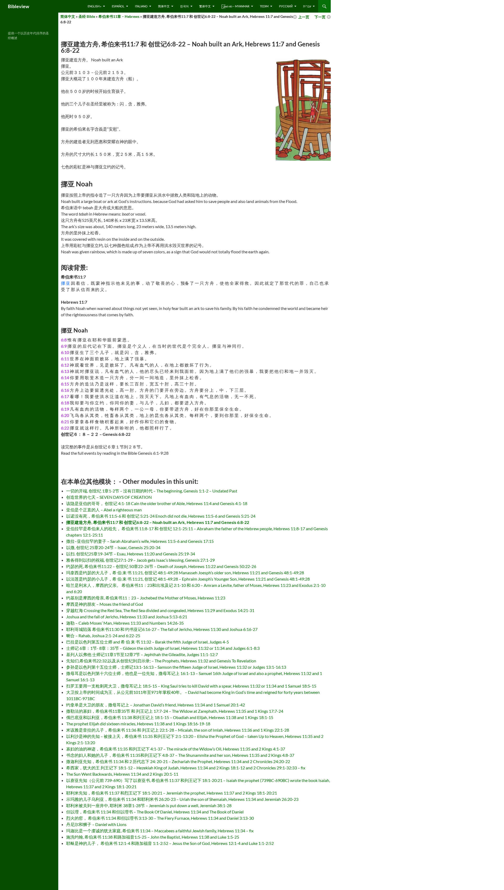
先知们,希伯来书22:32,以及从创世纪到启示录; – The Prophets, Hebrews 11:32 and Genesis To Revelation (161, 660)
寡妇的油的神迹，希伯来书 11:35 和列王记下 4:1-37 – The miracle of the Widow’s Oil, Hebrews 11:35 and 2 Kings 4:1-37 (175, 748)
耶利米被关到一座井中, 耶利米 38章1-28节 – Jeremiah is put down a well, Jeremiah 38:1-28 (149, 805)
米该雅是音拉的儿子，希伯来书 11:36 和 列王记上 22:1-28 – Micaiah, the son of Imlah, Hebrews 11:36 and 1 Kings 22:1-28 (177, 729)
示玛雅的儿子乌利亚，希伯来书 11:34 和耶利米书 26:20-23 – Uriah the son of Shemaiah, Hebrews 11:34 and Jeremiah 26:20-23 (182, 799)
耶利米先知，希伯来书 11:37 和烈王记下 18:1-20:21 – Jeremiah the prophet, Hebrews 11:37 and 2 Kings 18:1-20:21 (171, 792)
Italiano (141, 6)
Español (118, 6)
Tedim (264, 6)
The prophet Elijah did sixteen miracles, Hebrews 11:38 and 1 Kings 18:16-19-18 (138, 723)
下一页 (320, 17)
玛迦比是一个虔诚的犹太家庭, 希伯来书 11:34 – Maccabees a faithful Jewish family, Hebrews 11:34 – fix (160, 830)
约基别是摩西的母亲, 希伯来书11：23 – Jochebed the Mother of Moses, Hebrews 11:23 (145, 597)
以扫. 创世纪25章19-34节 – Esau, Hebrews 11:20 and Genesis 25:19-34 (130, 553)
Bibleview (18, 6)
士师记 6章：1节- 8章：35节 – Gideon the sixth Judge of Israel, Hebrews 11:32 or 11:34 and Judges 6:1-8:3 (163, 648)
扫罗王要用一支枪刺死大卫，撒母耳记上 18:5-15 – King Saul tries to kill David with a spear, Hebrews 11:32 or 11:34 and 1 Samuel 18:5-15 (191, 685)
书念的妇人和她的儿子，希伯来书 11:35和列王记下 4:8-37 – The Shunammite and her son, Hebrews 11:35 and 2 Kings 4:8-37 (180, 755)
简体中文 (164, 6)
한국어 (184, 6)
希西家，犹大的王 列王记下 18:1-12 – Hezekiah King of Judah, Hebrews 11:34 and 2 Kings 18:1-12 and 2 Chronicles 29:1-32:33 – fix (185, 767)
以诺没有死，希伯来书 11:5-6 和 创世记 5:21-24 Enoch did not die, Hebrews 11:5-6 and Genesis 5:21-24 (160, 515)
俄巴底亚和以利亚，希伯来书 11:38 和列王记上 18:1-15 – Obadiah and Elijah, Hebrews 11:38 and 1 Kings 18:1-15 (169, 717)
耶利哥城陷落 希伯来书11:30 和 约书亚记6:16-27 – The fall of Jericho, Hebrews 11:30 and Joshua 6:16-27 (162, 629)
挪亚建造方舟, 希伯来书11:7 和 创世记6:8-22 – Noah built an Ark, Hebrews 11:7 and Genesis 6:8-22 (157, 522)
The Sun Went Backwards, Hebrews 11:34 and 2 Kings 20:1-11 (122, 773)
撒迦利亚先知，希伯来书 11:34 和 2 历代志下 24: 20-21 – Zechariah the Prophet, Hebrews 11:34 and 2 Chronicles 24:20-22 (178, 761)
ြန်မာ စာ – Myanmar (235, 6)
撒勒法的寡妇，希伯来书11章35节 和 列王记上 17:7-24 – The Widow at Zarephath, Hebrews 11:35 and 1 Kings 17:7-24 (174, 711)
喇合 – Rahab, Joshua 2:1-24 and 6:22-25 (103, 635)
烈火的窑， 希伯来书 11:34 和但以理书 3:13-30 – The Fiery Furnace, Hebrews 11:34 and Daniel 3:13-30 (160, 818)
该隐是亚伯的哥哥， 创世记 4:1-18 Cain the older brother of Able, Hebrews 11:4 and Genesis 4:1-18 (156, 503)
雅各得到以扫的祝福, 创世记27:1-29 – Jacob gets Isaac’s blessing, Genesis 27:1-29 (140, 559)
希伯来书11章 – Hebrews (118, 16)
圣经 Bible (86, 16)
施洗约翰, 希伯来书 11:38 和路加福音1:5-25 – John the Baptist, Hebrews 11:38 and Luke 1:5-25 (152, 836)
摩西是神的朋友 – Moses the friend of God (104, 604)
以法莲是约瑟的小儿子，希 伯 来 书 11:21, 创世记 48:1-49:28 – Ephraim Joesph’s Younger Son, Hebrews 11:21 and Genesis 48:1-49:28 (188, 578)
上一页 (303, 17)
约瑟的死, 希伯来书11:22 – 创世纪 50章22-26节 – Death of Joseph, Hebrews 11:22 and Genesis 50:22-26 (161, 566)
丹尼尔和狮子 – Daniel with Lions (96, 824)
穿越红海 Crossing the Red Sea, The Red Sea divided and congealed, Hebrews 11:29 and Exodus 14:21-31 (160, 610)
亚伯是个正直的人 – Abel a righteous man (104, 509)
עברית (307, 6)
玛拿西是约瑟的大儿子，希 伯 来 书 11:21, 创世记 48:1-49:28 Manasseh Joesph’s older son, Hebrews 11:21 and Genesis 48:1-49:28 (185, 572)
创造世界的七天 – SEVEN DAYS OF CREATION (109, 497)
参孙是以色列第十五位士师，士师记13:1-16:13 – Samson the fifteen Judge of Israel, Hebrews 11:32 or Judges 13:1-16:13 (176, 666)
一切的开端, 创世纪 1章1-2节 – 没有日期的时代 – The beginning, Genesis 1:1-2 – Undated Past (151, 490)
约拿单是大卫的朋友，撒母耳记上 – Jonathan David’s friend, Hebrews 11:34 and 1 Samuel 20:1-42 (155, 704)
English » (94, 6)
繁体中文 (205, 6)
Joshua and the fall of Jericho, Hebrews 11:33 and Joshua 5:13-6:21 (126, 616)
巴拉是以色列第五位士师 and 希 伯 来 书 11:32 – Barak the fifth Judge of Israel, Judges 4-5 (147, 641)
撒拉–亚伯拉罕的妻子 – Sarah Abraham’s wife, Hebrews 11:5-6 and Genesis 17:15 (140, 541)
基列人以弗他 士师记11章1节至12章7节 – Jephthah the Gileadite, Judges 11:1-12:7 (142, 654)
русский (286, 6)
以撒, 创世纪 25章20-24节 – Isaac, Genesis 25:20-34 (113, 547)
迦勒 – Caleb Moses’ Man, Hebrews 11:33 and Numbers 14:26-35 (125, 622)
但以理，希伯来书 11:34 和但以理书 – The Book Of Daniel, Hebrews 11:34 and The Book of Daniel (155, 811)
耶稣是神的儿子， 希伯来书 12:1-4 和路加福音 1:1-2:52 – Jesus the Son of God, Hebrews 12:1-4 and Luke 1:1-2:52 (170, 843)
